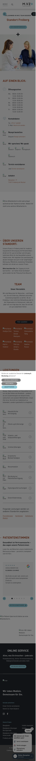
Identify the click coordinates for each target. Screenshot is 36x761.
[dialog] (18, 380)
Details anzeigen (11, 380)
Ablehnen (9, 383)
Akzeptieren (9, 387)
